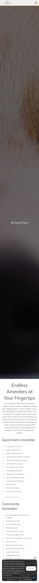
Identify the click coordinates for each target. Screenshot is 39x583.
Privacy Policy (28, 579)
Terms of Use (10, 579)
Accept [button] (31, 568)
